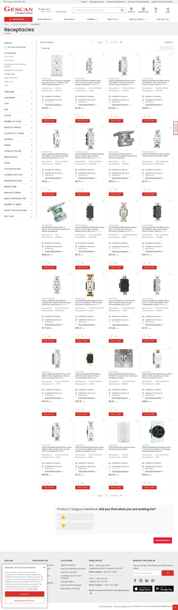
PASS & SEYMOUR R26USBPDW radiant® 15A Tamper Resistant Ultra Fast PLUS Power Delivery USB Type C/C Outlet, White (56, 303)
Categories (10, 53)
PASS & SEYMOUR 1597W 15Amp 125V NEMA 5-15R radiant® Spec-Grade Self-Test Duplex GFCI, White (56, 376)
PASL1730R (113, 299)
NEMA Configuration (15, 198)
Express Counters (69, 572)
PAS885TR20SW (148, 152)
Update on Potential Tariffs (162, 2)
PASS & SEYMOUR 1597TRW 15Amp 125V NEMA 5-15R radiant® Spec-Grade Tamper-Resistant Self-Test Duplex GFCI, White (123, 83)
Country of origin (14, 133)
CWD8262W (80, 299)
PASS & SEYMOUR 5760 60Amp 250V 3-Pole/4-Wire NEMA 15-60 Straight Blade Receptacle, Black (156, 449)
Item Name (9, 92)
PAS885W (79, 445)
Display (8, 43)
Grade (7, 145)
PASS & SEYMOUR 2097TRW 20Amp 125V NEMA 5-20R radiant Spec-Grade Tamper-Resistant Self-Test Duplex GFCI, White (156, 83)
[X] (44, 567)
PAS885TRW (47, 152)
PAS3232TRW (147, 299)
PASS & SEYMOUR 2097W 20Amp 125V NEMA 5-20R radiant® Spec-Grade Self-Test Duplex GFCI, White (57, 449)
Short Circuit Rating (15, 210)
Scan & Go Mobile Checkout (73, 568)
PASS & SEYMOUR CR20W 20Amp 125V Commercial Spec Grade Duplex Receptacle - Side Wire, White (88, 83)
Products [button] (18, 19)
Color (7, 115)
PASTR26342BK (81, 225)
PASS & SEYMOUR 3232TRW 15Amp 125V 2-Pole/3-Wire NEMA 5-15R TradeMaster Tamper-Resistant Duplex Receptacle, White (155, 303)
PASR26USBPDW (48, 299)
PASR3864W (114, 372)
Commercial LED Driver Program (71, 577)
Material (8, 139)
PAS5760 (145, 445)
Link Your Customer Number (138, 2)
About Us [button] (112, 19)
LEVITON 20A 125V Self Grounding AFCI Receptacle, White (122, 448)
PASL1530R (79, 372)
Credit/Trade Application (115, 2)
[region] (24, 586)
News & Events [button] (136, 19)
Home (6, 24)
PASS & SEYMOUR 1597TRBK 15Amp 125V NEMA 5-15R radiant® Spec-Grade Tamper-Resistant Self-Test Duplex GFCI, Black (156, 230)
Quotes (84, 2)
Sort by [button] (168, 42)
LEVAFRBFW (113, 445)
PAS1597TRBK (147, 225)
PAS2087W (146, 372)
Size (6, 109)
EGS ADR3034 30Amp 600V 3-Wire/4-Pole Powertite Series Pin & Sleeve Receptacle (123, 156)
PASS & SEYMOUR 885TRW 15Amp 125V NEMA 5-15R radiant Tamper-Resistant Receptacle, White (55, 156)
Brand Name (10, 187)
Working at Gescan (97, 2)
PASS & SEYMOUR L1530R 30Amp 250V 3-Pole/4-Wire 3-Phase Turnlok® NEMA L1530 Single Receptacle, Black (88, 377)
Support (10, 2)
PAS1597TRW (114, 79)
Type (6, 103)
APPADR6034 (47, 225)
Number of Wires (12, 204)
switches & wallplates (19, 24)
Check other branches (53, 105)
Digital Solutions (68, 565)
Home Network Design (71, 585)
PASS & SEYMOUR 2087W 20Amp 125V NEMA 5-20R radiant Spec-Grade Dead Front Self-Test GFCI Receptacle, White (157, 377)
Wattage (9, 216)
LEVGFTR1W (46, 79)
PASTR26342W (81, 152)
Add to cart (49, 121)
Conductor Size (13, 151)
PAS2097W (46, 445)
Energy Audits (67, 581)
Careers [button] (91, 19)
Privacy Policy (33, 589)
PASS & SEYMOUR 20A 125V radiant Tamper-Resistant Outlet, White (156, 155)
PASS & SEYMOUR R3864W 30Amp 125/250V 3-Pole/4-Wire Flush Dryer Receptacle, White (123, 376)
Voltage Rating (12, 169)
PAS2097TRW (147, 79)
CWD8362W (114, 225)
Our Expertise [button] (44, 19)
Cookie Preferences (105, 606)
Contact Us (162, 19)
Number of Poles (12, 121)
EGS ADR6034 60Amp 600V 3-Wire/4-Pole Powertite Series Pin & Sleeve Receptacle (56, 229)
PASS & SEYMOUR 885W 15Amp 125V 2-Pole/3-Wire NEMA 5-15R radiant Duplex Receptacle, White (89, 449)
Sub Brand (9, 98)
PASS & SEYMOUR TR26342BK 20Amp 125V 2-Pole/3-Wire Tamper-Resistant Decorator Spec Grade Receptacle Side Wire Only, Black (89, 230)
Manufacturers (12, 192)
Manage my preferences (24, 600)
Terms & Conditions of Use (123, 606)
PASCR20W (79, 79)
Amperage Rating (13, 181)
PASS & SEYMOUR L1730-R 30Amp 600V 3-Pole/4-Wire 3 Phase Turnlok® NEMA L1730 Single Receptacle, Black (122, 303)
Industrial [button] (69, 19)
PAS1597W (46, 372)
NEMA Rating (10, 157)
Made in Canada (12, 127)
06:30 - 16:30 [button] (46, 12)
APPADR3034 (114, 152)
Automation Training (70, 588)
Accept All (24, 594)
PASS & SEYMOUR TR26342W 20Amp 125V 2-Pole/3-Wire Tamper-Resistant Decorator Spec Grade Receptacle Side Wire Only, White (89, 157)
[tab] (18, 43)
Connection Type (13, 175)
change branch (61, 11)
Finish (7, 163)
